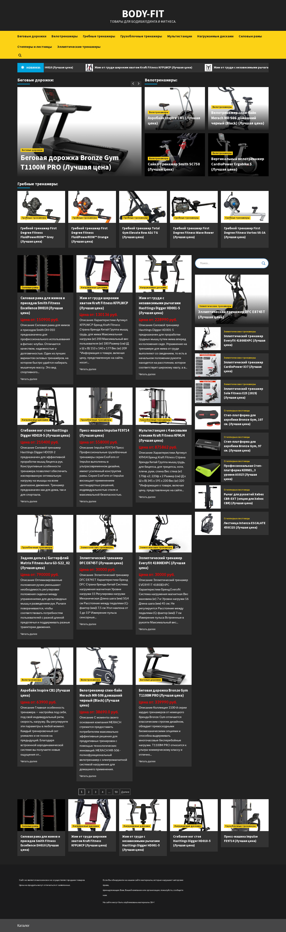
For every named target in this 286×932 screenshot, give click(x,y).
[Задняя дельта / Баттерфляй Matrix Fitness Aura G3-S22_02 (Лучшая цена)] (45, 533)
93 (116, 792)
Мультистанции (179, 36)
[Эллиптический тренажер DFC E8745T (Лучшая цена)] (104, 533)
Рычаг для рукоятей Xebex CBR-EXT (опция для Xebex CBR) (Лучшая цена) (244, 498)
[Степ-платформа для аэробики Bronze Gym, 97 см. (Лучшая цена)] (208, 444)
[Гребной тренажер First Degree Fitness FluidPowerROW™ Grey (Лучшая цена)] (41, 207)
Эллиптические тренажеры (78, 46)
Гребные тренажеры (99, 36)
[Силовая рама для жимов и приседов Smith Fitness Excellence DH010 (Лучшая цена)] (45, 273)
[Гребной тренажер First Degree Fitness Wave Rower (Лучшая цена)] (194, 207)
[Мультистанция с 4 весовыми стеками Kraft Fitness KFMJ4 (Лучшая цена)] (164, 406)
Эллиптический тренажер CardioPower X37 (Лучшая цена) (243, 366)
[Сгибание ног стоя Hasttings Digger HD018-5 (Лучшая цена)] (45, 406)
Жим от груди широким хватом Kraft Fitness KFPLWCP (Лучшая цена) (117, 67)
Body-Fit (143, 13)
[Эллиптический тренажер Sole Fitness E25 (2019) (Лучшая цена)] (208, 391)
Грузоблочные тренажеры (141, 36)
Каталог (23, 925)
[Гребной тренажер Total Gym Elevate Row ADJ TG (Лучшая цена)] (143, 207)
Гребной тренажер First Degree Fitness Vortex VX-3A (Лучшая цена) (244, 232)
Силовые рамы (250, 36)
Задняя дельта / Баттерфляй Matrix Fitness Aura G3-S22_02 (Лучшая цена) (45, 563)
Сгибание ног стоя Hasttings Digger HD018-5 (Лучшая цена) (45, 433)
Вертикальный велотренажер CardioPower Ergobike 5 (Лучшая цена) (237, 164)
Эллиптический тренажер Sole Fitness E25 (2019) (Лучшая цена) (243, 393)
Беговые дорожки (31, 36)
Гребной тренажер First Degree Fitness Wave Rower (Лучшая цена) (193, 232)
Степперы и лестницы (34, 46)
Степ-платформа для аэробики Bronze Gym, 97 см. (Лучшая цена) (242, 446)
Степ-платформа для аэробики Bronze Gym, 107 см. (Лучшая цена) (243, 419)
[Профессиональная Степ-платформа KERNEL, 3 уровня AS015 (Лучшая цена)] (208, 470)
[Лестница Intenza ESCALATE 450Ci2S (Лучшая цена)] (208, 523)
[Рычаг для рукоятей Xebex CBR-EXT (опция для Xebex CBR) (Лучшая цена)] (208, 497)
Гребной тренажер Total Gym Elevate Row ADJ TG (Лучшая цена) (141, 232)
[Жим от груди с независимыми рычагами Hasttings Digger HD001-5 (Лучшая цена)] (164, 273)
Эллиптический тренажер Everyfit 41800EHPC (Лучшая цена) (162, 563)
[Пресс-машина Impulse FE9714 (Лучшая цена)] (104, 406)
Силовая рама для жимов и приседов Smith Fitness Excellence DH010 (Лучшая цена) (43, 305)
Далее (125, 792)
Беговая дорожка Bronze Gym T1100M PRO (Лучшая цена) (70, 162)
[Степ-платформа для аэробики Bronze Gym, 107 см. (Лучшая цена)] (208, 417)
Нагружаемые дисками (215, 36)
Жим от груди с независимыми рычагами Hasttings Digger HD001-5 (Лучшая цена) (160, 305)
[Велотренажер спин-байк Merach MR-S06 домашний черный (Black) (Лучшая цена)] (104, 666)
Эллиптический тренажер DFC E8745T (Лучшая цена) (101, 560)
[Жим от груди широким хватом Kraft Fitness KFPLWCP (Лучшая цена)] (104, 273)
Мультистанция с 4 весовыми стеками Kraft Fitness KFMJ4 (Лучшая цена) (163, 435)
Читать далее (29, 379)
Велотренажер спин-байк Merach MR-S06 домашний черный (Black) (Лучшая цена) (237, 117)
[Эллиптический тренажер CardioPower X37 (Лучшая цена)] (208, 365)
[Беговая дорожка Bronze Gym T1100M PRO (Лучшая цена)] (164, 666)
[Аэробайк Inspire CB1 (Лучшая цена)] (45, 666)
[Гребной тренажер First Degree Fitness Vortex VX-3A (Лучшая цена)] (245, 207)
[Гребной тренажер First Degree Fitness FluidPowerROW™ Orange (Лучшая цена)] (92, 207)
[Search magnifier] (264, 263)
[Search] (20, 55)
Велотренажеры (65, 36)
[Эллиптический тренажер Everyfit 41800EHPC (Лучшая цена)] (164, 533)
